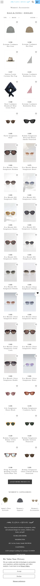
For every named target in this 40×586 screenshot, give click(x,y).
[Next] (38, 504)
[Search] (33, 2)
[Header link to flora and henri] (20, 2)
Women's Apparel (20, 503)
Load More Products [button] (20, 482)
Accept (19, 571)
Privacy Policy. (25, 566)
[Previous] (2, 504)
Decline (19, 576)
